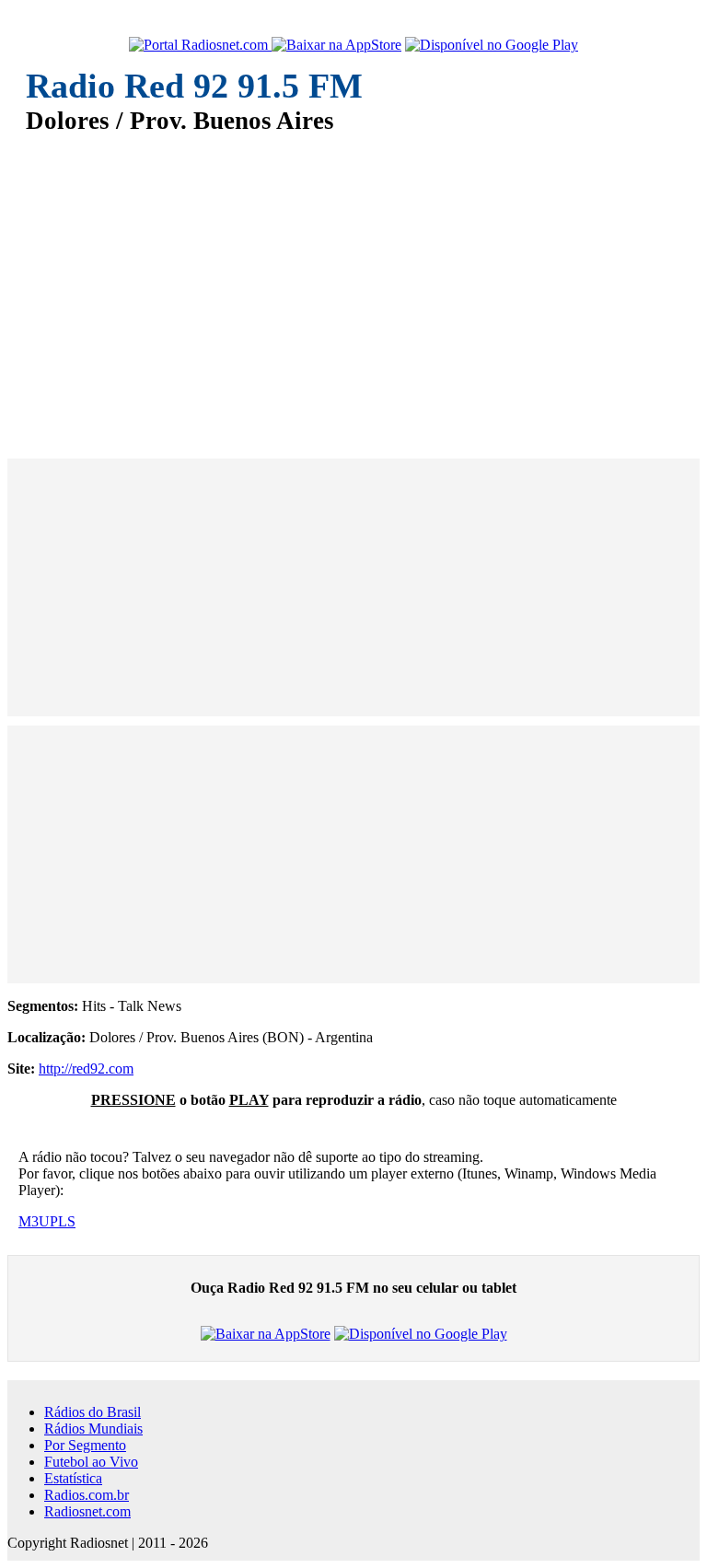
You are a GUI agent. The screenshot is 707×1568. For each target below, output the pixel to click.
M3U (34, 1221)
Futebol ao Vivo (91, 1461)
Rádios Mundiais (93, 1428)
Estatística (73, 1478)
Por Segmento (85, 1445)
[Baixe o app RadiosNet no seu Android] (491, 45)
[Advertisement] (353, 283)
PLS (62, 1221)
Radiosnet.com (87, 1511)
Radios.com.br (86, 1495)
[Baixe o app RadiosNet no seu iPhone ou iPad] (336, 45)
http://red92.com (86, 1068)
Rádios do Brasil (92, 1412)
